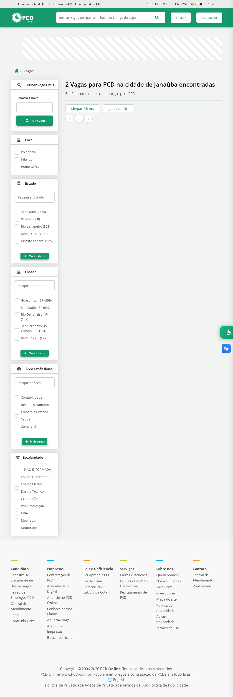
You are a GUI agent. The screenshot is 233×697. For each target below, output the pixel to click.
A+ (214, 4)
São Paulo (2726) (33, 212)
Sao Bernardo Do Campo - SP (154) (34, 328)
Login (15, 614)
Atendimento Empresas (57, 629)
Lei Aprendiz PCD (97, 575)
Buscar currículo (60, 637)
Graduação (29, 498)
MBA (24, 513)
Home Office (30, 166)
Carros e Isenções (133, 575)
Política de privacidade (165, 608)
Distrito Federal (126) (37, 241)
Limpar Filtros (82, 108)
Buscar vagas (21, 586)
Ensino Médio (31, 484)
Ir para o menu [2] (60, 4)
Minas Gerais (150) (35, 233)
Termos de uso (167, 628)
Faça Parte (164, 587)
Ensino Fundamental (36, 477)
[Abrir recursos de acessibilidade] (226, 332)
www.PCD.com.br (76, 674)
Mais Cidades (37, 353)
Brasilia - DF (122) (34, 338)
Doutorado (29, 528)
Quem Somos (167, 575)
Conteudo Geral (23, 621)
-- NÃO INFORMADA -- (37, 469)
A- (209, 4)
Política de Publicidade (168, 685)
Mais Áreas (37, 441)
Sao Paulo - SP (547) (36, 307)
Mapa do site (166, 599)
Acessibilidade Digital (58, 589)
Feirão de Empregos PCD (22, 595)
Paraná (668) (30, 219)
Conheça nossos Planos (59, 611)
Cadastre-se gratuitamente (22, 577)
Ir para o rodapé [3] (87, 4)
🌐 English (116, 679)
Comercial (28, 426)
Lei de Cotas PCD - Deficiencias (134, 584)
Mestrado (28, 520)
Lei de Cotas (93, 581)
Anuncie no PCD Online (59, 600)
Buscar (38, 120)
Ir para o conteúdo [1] (32, 4)
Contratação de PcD (59, 577)
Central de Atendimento (21, 606)
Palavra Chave (27, 98)
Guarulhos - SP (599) (36, 300)
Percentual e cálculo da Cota (95, 589)
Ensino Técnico (32, 491)
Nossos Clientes (168, 581)
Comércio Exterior (34, 412)
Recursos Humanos (35, 405)
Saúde (25, 419)
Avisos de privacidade (165, 619)
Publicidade (202, 586)
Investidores (165, 593)
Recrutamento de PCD (133, 595)
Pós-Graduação (32, 506)
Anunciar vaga (58, 620)
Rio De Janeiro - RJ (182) (34, 316)
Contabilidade (31, 397)
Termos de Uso (136, 685)
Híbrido (26, 159)
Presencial (29, 152)
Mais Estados (37, 256)
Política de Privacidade (65, 685)
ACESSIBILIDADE (157, 4)
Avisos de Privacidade (104, 685)
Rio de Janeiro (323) (35, 226)
